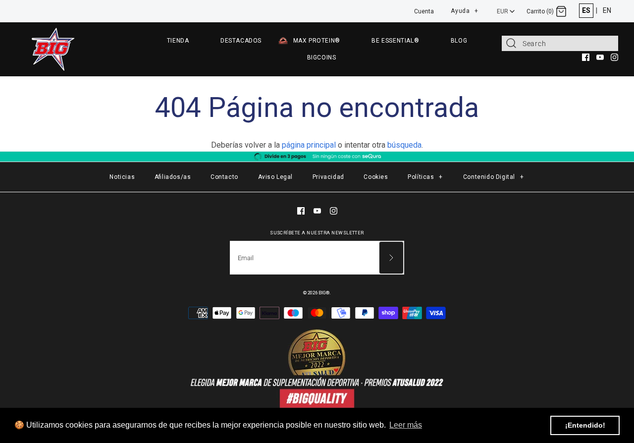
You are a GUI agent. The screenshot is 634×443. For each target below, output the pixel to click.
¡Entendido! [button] (585, 425)
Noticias (122, 176)
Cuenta (424, 11)
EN (607, 10)
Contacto (224, 176)
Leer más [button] (405, 425)
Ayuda (464, 9)
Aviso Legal (275, 176)
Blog (459, 40)
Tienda (178, 40)
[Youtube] (600, 57)
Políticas (425, 176)
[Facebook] (585, 57)
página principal (309, 145)
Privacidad (328, 176)
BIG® (323, 292)
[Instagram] (614, 57)
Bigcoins (321, 57)
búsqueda (404, 145)
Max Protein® (316, 40)
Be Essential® (395, 40)
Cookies (376, 176)
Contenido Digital (493, 176)
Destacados (241, 40)
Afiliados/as (173, 176)
